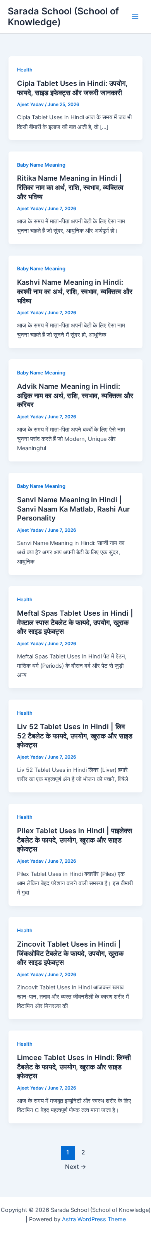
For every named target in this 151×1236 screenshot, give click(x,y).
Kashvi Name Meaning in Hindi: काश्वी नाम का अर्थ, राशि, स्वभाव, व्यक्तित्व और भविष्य (74, 291)
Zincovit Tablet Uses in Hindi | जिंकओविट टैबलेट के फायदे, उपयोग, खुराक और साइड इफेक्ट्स (70, 953)
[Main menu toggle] (135, 17)
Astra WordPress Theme (94, 1219)
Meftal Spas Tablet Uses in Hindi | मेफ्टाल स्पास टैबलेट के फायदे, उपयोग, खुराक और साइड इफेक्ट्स (75, 622)
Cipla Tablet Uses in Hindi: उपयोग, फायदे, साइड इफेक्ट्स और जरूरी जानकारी (72, 88)
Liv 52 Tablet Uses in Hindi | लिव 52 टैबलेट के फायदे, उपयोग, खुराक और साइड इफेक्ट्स (74, 735)
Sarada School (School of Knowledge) (63, 16)
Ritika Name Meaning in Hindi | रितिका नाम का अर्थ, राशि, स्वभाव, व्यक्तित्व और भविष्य (70, 187)
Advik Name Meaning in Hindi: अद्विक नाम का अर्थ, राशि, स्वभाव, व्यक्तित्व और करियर (75, 395)
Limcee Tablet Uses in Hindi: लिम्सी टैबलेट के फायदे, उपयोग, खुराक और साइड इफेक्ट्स (74, 1066)
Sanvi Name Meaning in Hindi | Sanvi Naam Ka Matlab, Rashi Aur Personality (73, 508)
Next (75, 1166)
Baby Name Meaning (41, 165)
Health (25, 70)
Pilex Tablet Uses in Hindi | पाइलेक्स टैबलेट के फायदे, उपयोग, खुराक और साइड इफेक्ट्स (74, 839)
